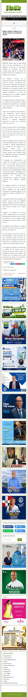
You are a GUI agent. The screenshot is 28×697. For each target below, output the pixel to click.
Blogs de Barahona (9, 677)
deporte (14, 28)
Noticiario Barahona (9, 665)
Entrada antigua (21, 273)
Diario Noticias (7, 663)
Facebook (8, 526)
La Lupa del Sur (8, 658)
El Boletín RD (7, 671)
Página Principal (8, 275)
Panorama (6, 679)
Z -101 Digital (7, 673)
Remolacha (7, 675)
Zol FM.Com (7, 669)
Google (5, 667)
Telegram (20, 530)
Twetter (20, 526)
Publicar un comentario (9, 270)
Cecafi (5, 681)
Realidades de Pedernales (10, 683)
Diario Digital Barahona (10, 659)
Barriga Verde (7, 656)
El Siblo (5, 661)
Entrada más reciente (9, 273)
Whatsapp (8, 530)
